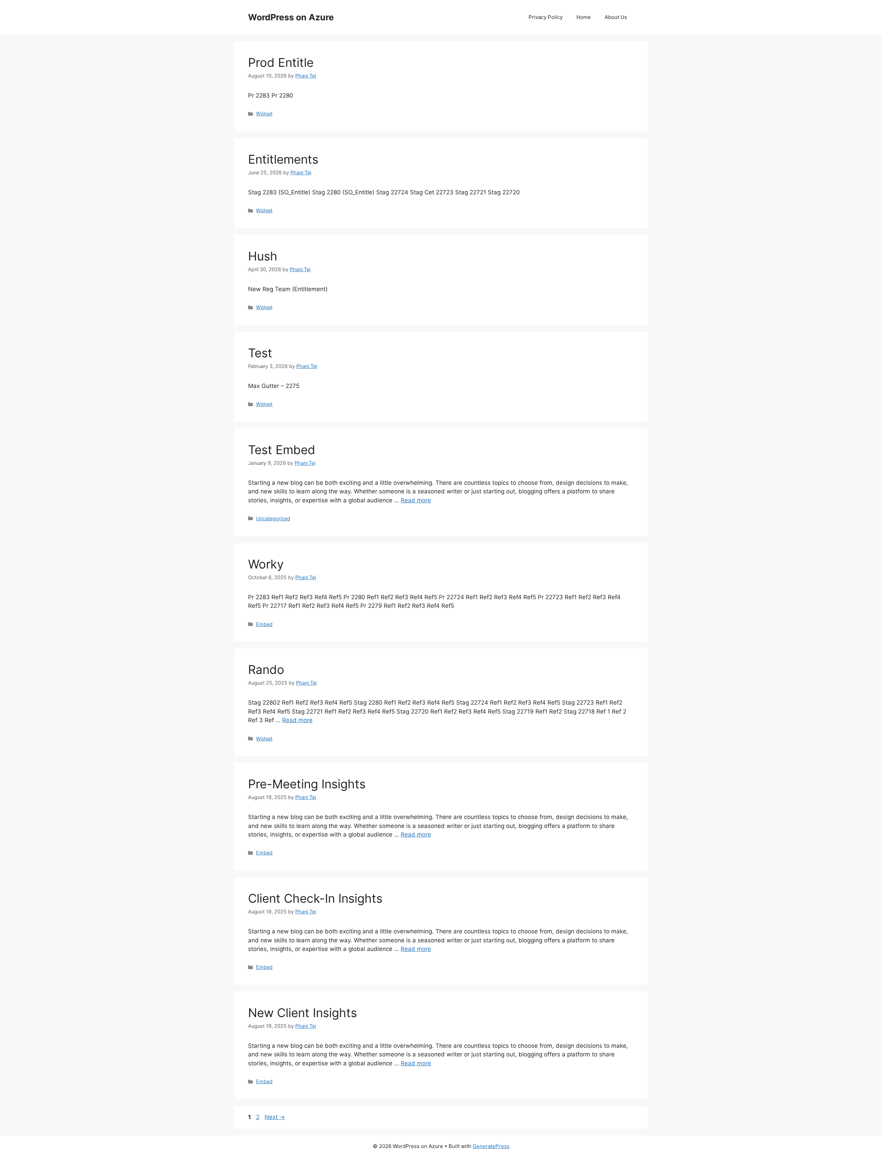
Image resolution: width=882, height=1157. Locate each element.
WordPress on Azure (291, 17)
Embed (264, 624)
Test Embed (281, 449)
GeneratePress (491, 1146)
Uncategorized (273, 518)
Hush (262, 256)
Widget (264, 113)
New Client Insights (302, 1012)
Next (275, 1117)
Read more (416, 500)
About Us (616, 17)
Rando (266, 669)
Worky (266, 564)
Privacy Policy (546, 17)
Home (583, 17)
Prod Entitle (281, 62)
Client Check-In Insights (315, 898)
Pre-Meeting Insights (307, 784)
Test (260, 353)
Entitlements (283, 159)
